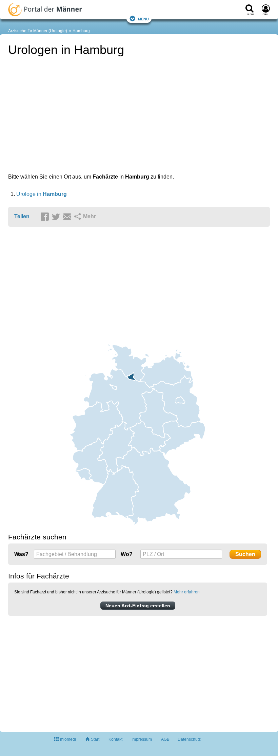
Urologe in (41, 194)
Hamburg (81, 31)
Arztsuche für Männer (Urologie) (37, 31)
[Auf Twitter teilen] (57, 217)
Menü (143, 18)
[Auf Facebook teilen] (46, 217)
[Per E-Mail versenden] (68, 217)
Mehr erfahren (187, 592)
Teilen (21, 216)
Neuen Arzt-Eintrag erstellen (137, 605)
